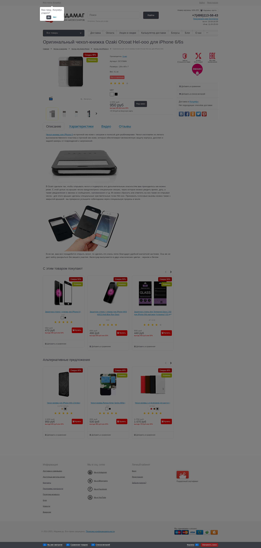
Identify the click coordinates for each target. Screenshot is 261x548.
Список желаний (103, 545)
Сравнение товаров (79, 545)
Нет (54, 17)
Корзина (190, 545)
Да (49, 17)
